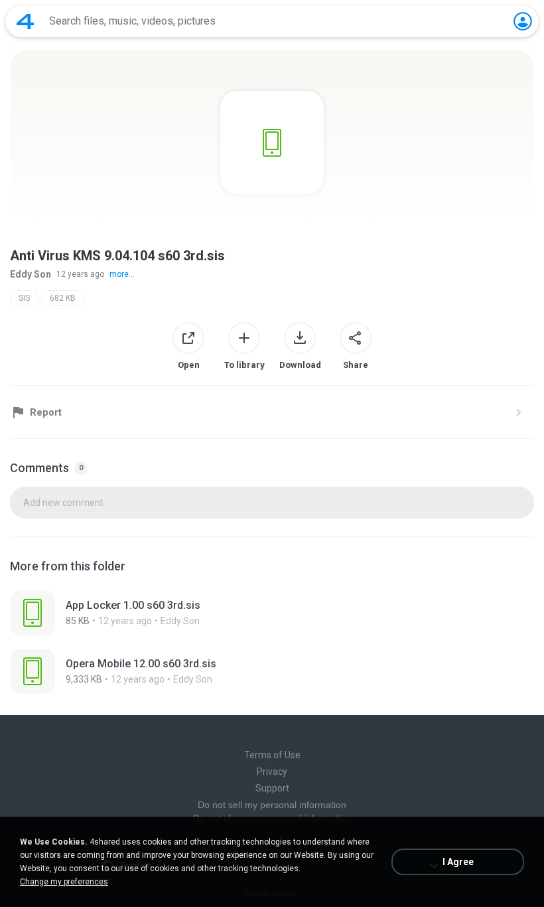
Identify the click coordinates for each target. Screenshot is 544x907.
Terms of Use (272, 755)
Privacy (272, 771)
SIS (24, 298)
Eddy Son (30, 274)
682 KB (63, 298)
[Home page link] (25, 21)
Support (272, 788)
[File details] (272, 612)
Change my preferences (64, 881)
